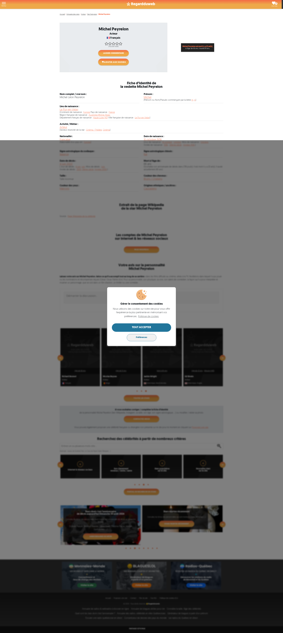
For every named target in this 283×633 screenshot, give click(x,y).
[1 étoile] (106, 43)
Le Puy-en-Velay (69, 109)
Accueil (62, 14)
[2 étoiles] (110, 43)
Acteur (83, 14)
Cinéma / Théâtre (94, 130)
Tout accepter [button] (141, 327)
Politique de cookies (148, 316)
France (112, 112)
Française (65, 139)
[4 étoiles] (117, 43)
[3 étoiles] (113, 43)
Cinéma (106, 130)
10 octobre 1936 (153, 139)
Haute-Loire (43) (100, 118)
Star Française (92, 14)
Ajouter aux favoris (115, 62)
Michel (147, 97)
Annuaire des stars (72, 14)
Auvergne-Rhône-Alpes (99, 115)
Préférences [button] (141, 337)
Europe (86, 112)
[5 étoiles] (120, 43)
